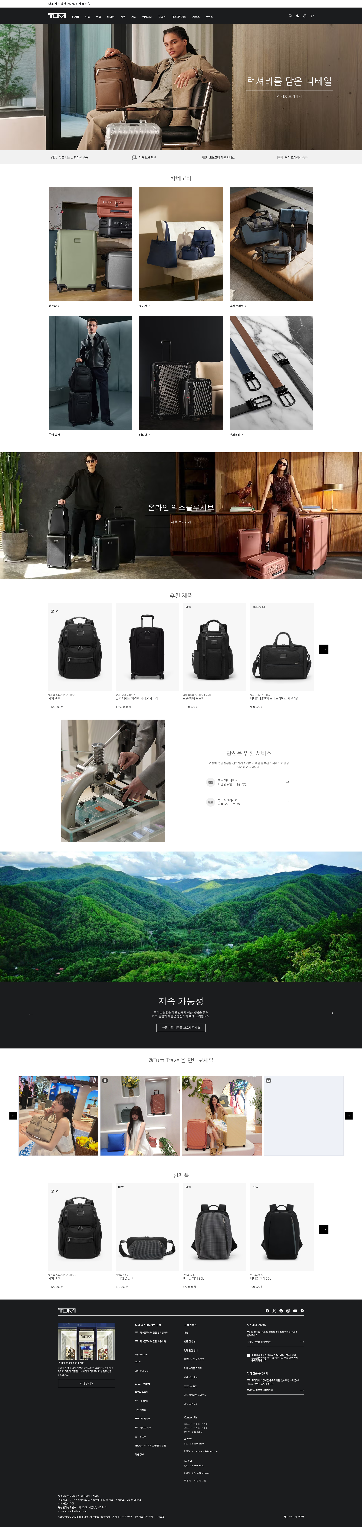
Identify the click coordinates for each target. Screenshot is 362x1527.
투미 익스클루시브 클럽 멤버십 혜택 (151, 1332)
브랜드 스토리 (141, 1392)
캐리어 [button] (110, 16)
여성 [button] (98, 16)
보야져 (143, 305)
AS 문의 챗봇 (199, 1481)
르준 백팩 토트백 (193, 698)
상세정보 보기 (80, 681)
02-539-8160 (197, 1444)
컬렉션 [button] (162, 16)
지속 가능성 (140, 1409)
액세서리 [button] (147, 16)
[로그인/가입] (305, 16)
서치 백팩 (54, 698)
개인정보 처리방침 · (144, 1516)
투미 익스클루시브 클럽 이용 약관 (150, 1341)
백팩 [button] (122, 16)
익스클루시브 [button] (179, 16)
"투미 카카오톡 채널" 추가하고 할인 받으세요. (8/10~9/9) (85, 4)
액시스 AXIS (122, 1275)
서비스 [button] (209, 16)
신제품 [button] (75, 16)
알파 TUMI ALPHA (125, 695)
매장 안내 (85, 1383)
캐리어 (143, 434)
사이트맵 (159, 1516)
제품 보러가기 (181, 522)
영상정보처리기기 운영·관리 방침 (150, 1445)
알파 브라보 (237, 305)
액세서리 (235, 434)
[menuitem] (75, 16)
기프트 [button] (196, 16)
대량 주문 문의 (191, 1404)
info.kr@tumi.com (200, 1473)
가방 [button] (133, 16)
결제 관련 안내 (191, 1350)
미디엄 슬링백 (124, 1278)
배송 (186, 1332)
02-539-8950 (197, 1466)
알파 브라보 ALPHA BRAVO (62, 695)
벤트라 (53, 305)
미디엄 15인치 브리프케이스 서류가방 (274, 698)
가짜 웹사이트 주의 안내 (195, 1395)
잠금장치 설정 (190, 1386)
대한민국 (299, 1516)
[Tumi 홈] (57, 15)
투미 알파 (54, 434)
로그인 (138, 1362)
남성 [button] (87, 16)
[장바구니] (312, 16)
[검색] (290, 16)
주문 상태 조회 (142, 1371)
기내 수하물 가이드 (193, 1368)
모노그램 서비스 (142, 1418)
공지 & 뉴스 (140, 1436)
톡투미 (187, 1481)
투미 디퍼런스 (141, 1400)
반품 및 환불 (190, 1341)
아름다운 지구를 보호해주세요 (181, 1027)
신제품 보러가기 (289, 96)
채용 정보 (139, 1454)
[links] (249, 782)
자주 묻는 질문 (191, 1377)
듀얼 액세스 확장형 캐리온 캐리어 (137, 698)
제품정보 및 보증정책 (194, 1359)
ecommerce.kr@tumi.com (205, 1451)
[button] (175, 144)
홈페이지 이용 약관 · (123, 1516)
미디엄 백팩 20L (193, 1278)
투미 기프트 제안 (143, 1427)
